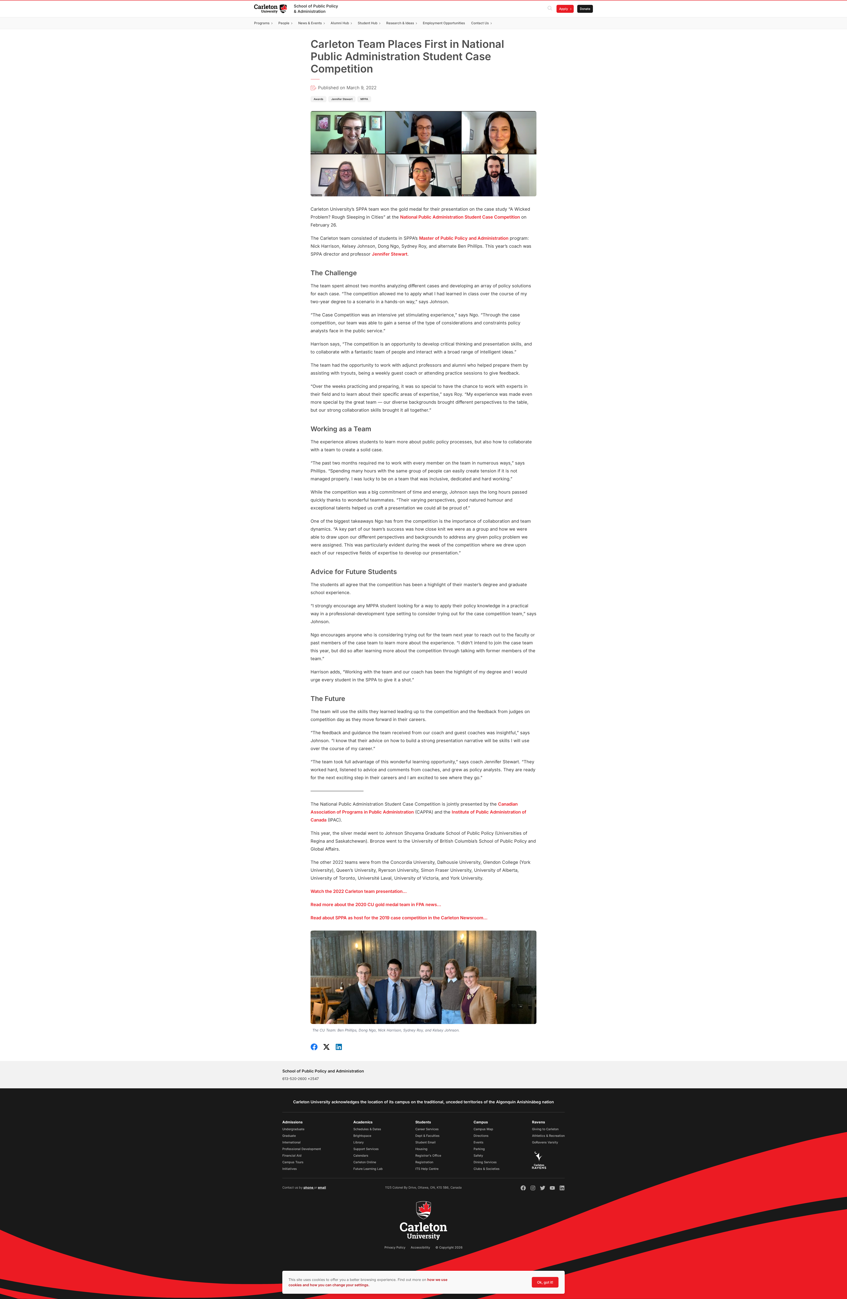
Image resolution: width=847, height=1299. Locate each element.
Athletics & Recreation (548, 1135)
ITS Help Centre (426, 1169)
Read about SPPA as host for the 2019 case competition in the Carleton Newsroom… (399, 917)
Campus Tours (293, 1162)
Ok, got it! (545, 1282)
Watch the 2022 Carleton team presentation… (359, 891)
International (291, 1142)
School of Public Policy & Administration (316, 9)
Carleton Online (364, 1162)
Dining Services (485, 1162)
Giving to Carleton (545, 1129)
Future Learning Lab (368, 1169)
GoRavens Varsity (545, 1142)
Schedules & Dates (367, 1129)
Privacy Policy (394, 1247)
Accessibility (420, 1247)
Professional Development (301, 1149)
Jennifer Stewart (389, 254)
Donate (585, 9)
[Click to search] (550, 9)
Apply (563, 9)
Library (358, 1142)
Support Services (366, 1149)
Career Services (427, 1129)
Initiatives (289, 1169)
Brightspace (362, 1135)
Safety (478, 1155)
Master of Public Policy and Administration (463, 238)
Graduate (289, 1135)
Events (478, 1142)
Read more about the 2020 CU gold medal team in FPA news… (376, 904)
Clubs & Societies (487, 1169)
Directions (481, 1135)
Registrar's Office (428, 1155)
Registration (424, 1162)
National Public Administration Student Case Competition (460, 217)
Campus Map (483, 1129)
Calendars (360, 1155)
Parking (479, 1149)
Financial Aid (292, 1155)
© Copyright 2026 (449, 1247)
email (322, 1187)
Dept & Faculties (427, 1135)
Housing (421, 1149)
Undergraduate (293, 1129)
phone (309, 1187)
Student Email (425, 1142)
